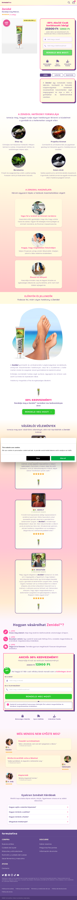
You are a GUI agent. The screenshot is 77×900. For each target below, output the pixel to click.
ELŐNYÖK (57, 75)
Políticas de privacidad (22, 889)
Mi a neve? (9, 677)
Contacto (5, 868)
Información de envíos (48, 851)
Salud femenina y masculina (13, 858)
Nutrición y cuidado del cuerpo (14, 855)
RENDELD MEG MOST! (57, 52)
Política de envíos (7, 892)
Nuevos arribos (8, 844)
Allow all (63, 458)
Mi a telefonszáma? (12, 686)
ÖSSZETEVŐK (69, 75)
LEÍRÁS (45, 75)
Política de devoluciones (59, 889)
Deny (38, 458)
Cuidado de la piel (9, 848)
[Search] (69, 2)
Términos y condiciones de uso (40, 889)
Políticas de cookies (8, 889)
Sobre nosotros (45, 844)
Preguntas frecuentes (48, 848)
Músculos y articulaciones (12, 851)
